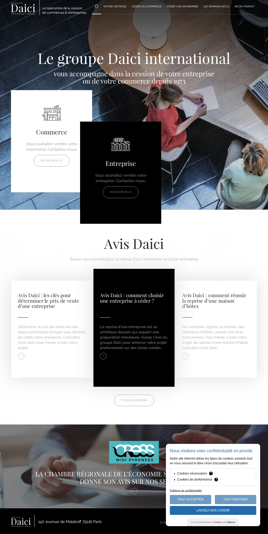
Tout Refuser (235, 499)
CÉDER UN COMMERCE (146, 6)
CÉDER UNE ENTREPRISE (182, 6)
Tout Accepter (190, 499)
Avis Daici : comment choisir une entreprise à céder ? (132, 298)
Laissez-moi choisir (213, 510)
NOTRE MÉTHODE (115, 6)
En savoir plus (51, 160)
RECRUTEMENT (244, 6)
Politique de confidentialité (186, 490)
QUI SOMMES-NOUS (216, 6)
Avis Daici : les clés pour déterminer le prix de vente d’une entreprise (48, 300)
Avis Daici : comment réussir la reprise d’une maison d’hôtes (214, 300)
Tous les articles (134, 400)
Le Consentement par (213, 522)
